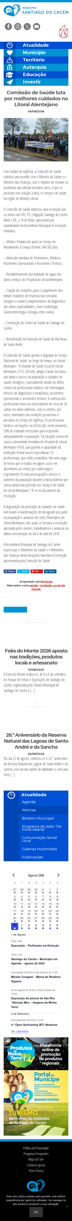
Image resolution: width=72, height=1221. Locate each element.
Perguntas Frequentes (36, 1153)
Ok (36, 1212)
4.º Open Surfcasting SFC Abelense (34, 1025)
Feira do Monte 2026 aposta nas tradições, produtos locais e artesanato (36, 657)
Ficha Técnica (36, 1170)
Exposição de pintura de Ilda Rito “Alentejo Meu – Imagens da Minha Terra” (34, 1002)
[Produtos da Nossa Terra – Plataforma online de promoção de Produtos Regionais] (36, 1069)
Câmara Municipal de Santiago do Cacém (36, 12)
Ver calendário (20, 1031)
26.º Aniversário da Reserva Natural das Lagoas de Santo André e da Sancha (36, 741)
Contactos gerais (36, 1165)
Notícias (47, 581)
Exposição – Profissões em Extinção (35, 945)
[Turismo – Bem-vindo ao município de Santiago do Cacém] (36, 1134)
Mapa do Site (36, 1159)
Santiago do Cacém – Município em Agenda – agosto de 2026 (34, 961)
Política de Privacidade (36, 1148)
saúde (33, 585)
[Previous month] (13, 875)
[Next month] (58, 875)
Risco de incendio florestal (63, 31)
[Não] (67, 1206)
